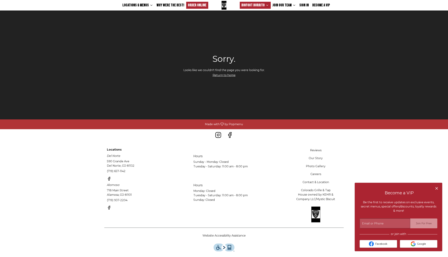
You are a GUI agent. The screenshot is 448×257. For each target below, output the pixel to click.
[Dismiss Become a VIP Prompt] (436, 188)
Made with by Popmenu (123, 124)
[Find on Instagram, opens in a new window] (218, 136)
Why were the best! (170, 5)
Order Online (197, 5)
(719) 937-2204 (117, 200)
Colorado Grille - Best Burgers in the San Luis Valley (316, 214)
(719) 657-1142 (116, 171)
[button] (138, 5)
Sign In (304, 5)
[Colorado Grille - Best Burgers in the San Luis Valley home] (224, 5)
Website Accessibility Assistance (224, 235)
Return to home (224, 75)
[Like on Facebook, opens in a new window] (230, 136)
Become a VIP (321, 5)
